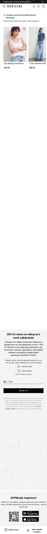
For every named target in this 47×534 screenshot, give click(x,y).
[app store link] (30, 519)
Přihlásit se (23, 391)
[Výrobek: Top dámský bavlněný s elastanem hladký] (15, 44)
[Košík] (43, 6)
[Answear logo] (14, 6)
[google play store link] (30, 513)
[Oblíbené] (38, 6)
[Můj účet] (33, 6)
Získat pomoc (13, 530)
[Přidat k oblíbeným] (24, 28)
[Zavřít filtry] (42, 1)
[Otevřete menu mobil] (4, 6)
